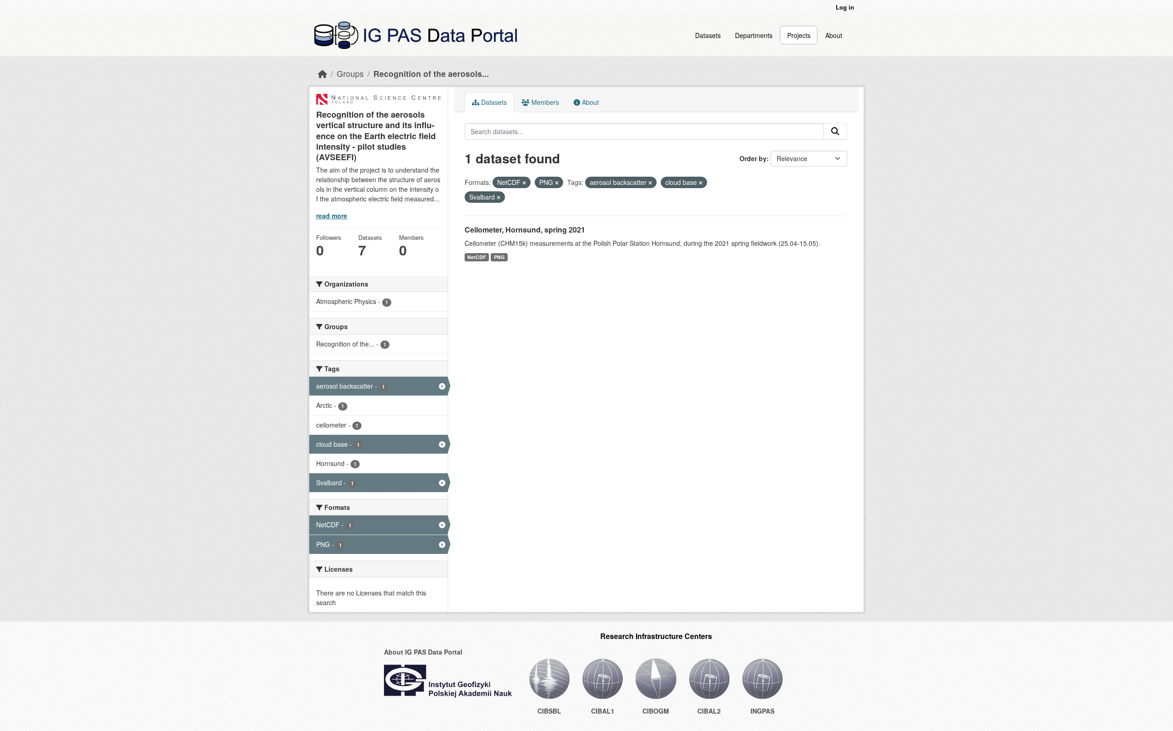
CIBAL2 (709, 710)
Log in (845, 7)
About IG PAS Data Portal (423, 651)
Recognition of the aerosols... (431, 73)
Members (544, 102)
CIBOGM (655, 710)
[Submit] (835, 131)
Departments (754, 35)
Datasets (708, 35)
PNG (499, 257)
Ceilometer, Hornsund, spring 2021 (525, 229)
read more (331, 215)
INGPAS (762, 710)
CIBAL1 (602, 710)
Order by (753, 158)
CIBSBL (549, 710)
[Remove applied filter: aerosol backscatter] (650, 182)
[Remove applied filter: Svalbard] (498, 197)
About (833, 35)
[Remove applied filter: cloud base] (700, 182)
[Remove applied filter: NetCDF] (524, 182)
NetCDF (476, 257)
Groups (350, 73)
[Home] (322, 73)
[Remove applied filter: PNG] (557, 182)
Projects (799, 35)
